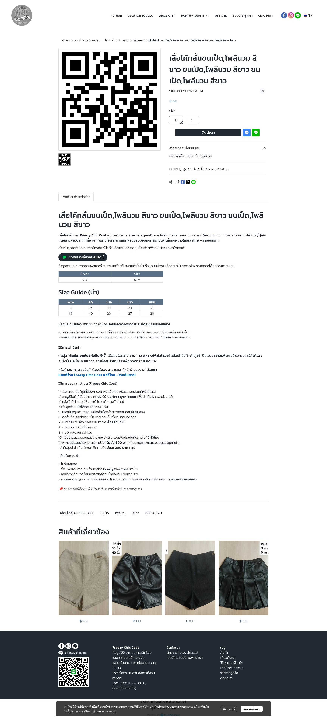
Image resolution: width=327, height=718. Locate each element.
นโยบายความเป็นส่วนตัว (82, 711)
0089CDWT (154, 513)
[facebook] (284, 15)
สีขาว (135, 513)
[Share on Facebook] (183, 182)
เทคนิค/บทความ (231, 667)
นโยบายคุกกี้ (108, 711)
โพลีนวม (120, 513)
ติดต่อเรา (208, 132)
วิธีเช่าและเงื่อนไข (231, 662)
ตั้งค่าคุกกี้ (229, 709)
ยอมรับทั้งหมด (251, 709)
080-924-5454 (191, 657)
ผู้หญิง (95, 41)
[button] (308, 15)
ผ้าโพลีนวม (139, 41)
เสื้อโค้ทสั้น (109, 41)
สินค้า (224, 652)
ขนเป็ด (104, 513)
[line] (298, 15)
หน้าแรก (66, 41)
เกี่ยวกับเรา (227, 657)
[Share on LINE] (193, 182)
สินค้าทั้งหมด (81, 41)
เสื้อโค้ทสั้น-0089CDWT (77, 513)
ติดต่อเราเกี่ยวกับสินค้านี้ (86, 257)
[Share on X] (188, 182)
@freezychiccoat (186, 652)
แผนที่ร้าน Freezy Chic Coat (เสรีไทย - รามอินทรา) (97, 374)
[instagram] (291, 15)
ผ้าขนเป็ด (124, 41)
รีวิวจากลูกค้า (229, 672)
